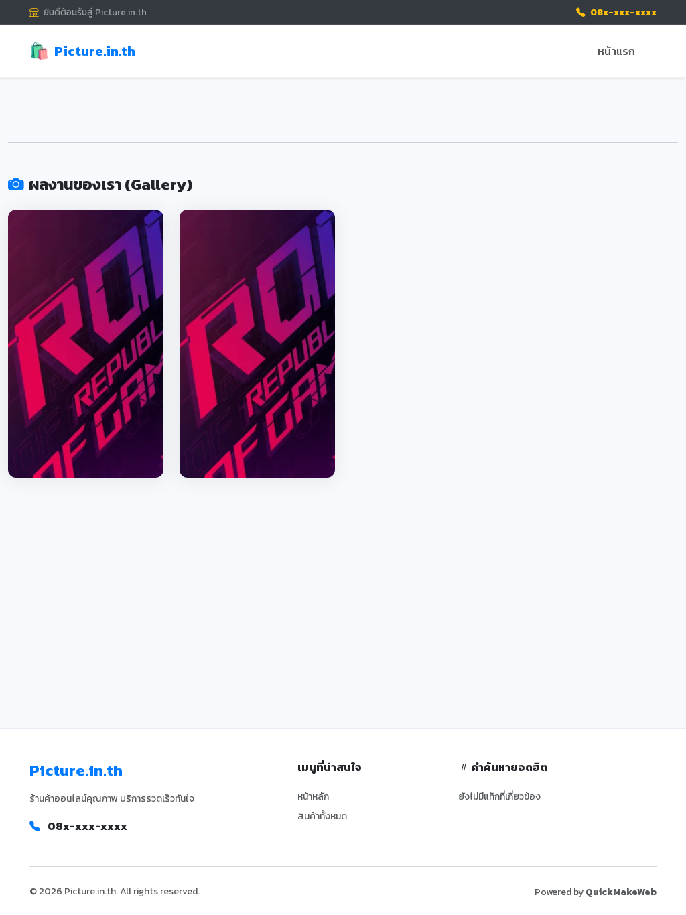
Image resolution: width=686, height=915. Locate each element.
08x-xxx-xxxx (622, 12)
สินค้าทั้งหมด (322, 816)
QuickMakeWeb (621, 892)
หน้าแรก (616, 51)
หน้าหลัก (313, 797)
